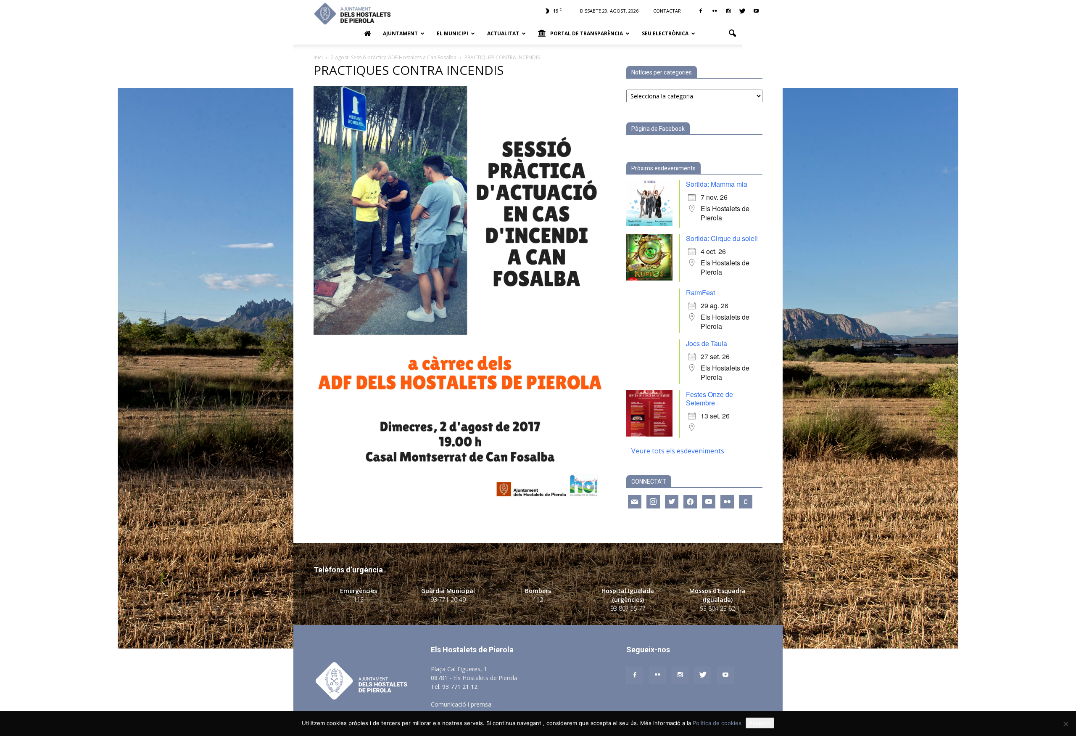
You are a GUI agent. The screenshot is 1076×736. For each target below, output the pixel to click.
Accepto (760, 723)
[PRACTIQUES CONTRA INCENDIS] (460, 498)
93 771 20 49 (448, 600)
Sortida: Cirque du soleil (722, 238)
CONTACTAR (667, 11)
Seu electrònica (665, 33)
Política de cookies (717, 723)
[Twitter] (742, 11)
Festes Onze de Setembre (709, 398)
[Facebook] (700, 11)
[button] (732, 34)
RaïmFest (700, 292)
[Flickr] (714, 11)
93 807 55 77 (628, 608)
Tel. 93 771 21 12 (454, 687)
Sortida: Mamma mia (716, 184)
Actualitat (503, 33)
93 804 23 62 (717, 608)
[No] (1065, 724)
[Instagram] (728, 11)
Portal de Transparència (586, 33)
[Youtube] (756, 11)
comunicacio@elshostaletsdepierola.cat (548, 704)
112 (358, 600)
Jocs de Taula (706, 343)
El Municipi (452, 33)
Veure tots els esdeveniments (677, 450)
